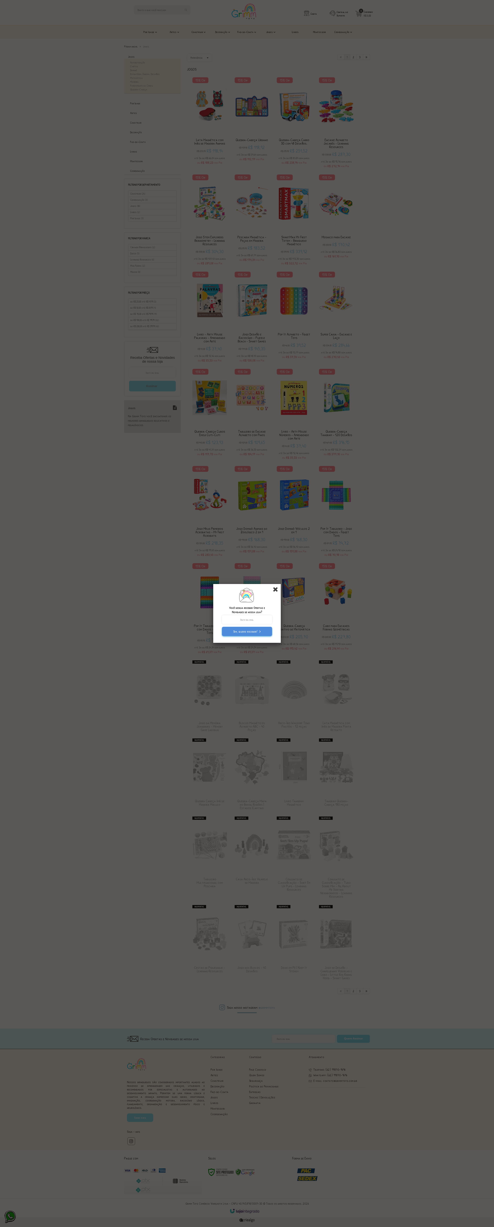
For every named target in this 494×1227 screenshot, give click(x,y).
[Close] (276, 589)
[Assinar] (247, 631)
